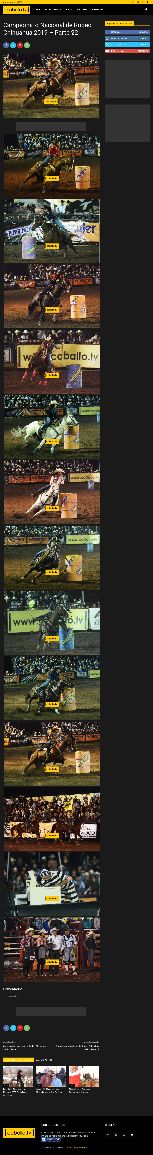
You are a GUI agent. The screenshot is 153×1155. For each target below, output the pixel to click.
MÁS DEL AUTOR (44, 1060)
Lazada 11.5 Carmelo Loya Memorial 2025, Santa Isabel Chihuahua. (15, 1092)
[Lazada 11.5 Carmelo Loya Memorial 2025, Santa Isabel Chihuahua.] (18, 1076)
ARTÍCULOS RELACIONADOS (18, 1060)
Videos (68, 9)
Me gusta (143, 32)
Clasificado (97, 9)
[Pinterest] (20, 45)
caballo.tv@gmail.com (76, 1147)
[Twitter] (142, 2)
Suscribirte (142, 51)
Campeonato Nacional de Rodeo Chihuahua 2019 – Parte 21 (24, 1048)
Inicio (38, 9)
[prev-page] (5, 1101)
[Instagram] (137, 2)
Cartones (81, 9)
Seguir (144, 38)
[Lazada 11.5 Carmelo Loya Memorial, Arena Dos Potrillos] (51, 1076)
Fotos (57, 9)
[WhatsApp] (27, 45)
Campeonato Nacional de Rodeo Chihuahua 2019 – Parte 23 (77, 1048)
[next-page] (10, 1101)
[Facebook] (132, 2)
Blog (48, 9)
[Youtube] (147, 2)
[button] (146, 9)
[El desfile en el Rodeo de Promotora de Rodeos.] (84, 1076)
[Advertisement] (51, 126)
